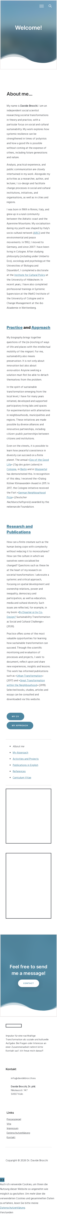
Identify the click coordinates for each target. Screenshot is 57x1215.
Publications (19, 532)
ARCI (37, 233)
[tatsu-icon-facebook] (7, 1168)
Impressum (12, 1128)
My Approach (20, 725)
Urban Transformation (29, 676)
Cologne (11, 469)
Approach (40, 327)
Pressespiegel (14, 1119)
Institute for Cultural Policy (29, 275)
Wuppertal (41, 469)
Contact (28, 983)
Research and (20, 526)
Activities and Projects (26, 759)
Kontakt (11, 1138)
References (19, 771)
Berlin (23, 469)
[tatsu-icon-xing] (13, 1168)
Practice (15, 327)
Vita (9, 1124)
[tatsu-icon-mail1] (24, 1168)
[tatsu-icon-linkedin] (19, 1168)
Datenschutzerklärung (18, 1133)
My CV (15, 716)
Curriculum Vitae (22, 778)
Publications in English (25, 765)
